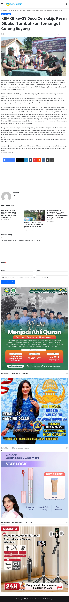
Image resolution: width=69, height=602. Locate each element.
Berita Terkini (10, 10)
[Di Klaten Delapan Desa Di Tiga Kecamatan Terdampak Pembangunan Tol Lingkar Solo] (34, 215)
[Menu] (2, 5)
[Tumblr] (30, 160)
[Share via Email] (48, 160)
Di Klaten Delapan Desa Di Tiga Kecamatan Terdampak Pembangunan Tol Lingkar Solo (33, 225)
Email (3, 270)
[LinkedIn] (26, 160)
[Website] (14, 196)
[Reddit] (39, 160)
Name (3, 262)
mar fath (7, 34)
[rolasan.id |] (14, 4)
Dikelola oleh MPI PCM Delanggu (44, 599)
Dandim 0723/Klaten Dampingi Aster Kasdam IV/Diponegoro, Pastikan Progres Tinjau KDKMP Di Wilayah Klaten (9, 214)
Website (38, 270)
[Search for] (67, 5)
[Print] (52, 160)
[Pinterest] (35, 160)
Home (4, 10)
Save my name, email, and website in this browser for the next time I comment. (25, 277)
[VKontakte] (43, 160)
